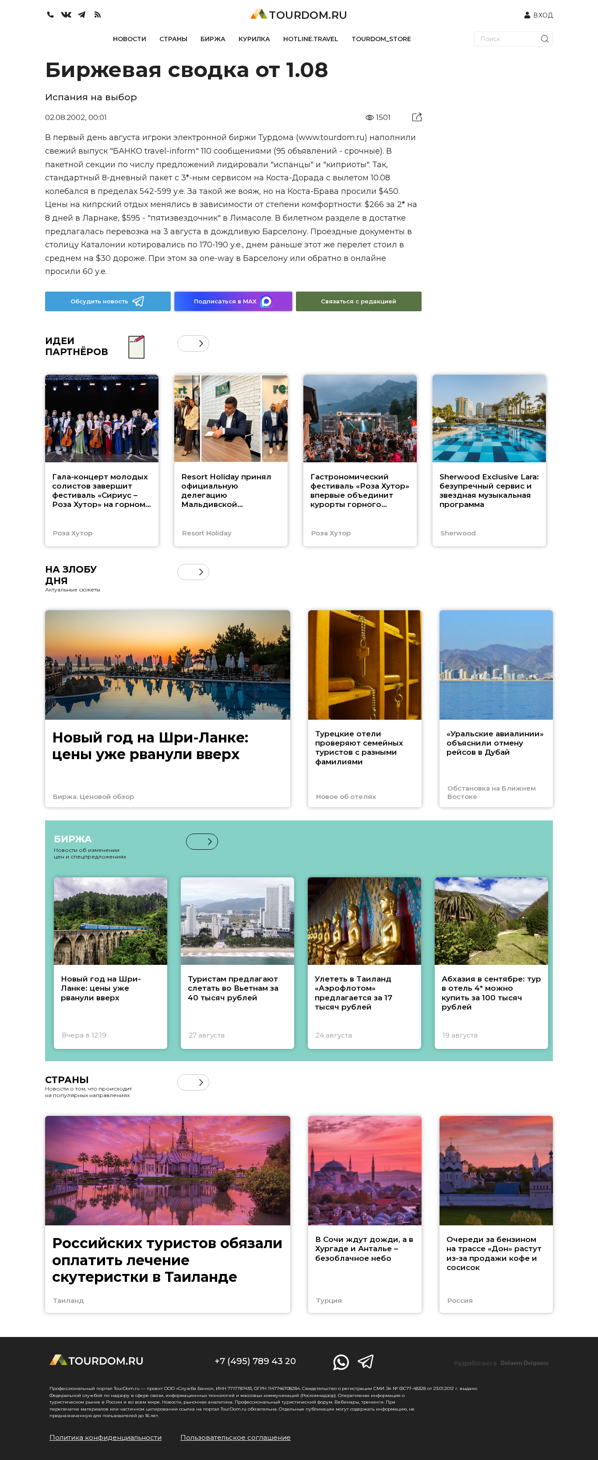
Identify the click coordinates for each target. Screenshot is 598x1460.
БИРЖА (213, 39)
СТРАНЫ (173, 39)
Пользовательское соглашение (235, 1437)
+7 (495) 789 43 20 (255, 1361)
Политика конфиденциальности (105, 1437)
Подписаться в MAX (225, 301)
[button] (185, 343)
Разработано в (501, 1363)
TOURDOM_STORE (381, 39)
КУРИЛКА (254, 39)
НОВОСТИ (129, 39)
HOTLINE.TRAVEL (310, 39)
